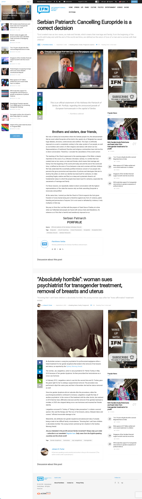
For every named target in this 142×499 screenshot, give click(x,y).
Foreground (86, 44)
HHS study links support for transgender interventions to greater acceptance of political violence (124, 184)
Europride (87, 230)
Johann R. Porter (47, 305)
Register (110, 1)
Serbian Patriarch (65, 232)
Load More (16, 136)
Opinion (76, 7)
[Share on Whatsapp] (40, 99)
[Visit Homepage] (51, 9)
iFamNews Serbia (48, 44)
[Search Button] (116, 1)
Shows (126, 7)
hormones (66, 440)
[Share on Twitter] (40, 108)
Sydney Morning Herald (74, 366)
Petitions (72, 12)
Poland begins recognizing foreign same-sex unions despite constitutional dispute (20, 70)
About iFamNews (41, 1)
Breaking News (74, 44)
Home (71, 7)
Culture (93, 7)
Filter (28, 2)
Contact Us (70, 483)
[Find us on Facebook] (54, 1)
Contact (49, 1)
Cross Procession (76, 230)
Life (82, 7)
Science (120, 7)
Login (104, 1)
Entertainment (110, 7)
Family (87, 7)
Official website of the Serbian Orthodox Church (66, 227)
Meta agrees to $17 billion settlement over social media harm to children (19, 81)
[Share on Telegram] (40, 103)
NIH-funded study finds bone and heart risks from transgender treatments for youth (20, 25)
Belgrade (53, 230)
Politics (101, 7)
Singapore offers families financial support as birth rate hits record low (20, 59)
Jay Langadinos (77, 440)
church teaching (63, 230)
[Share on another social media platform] (40, 117)
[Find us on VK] (59, 1)
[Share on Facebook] (40, 94)
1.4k (93, 305)
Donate (134, 1)
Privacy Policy (80, 483)
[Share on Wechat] (40, 112)
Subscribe (68, 1)
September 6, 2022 (61, 305)
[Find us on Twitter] (56, 1)
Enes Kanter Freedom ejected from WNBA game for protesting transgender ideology (20, 105)
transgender (88, 440)
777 (99, 44)
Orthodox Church (52, 232)
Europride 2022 (96, 230)
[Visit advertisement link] (123, 78)
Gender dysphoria (55, 440)
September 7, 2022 (62, 44)
